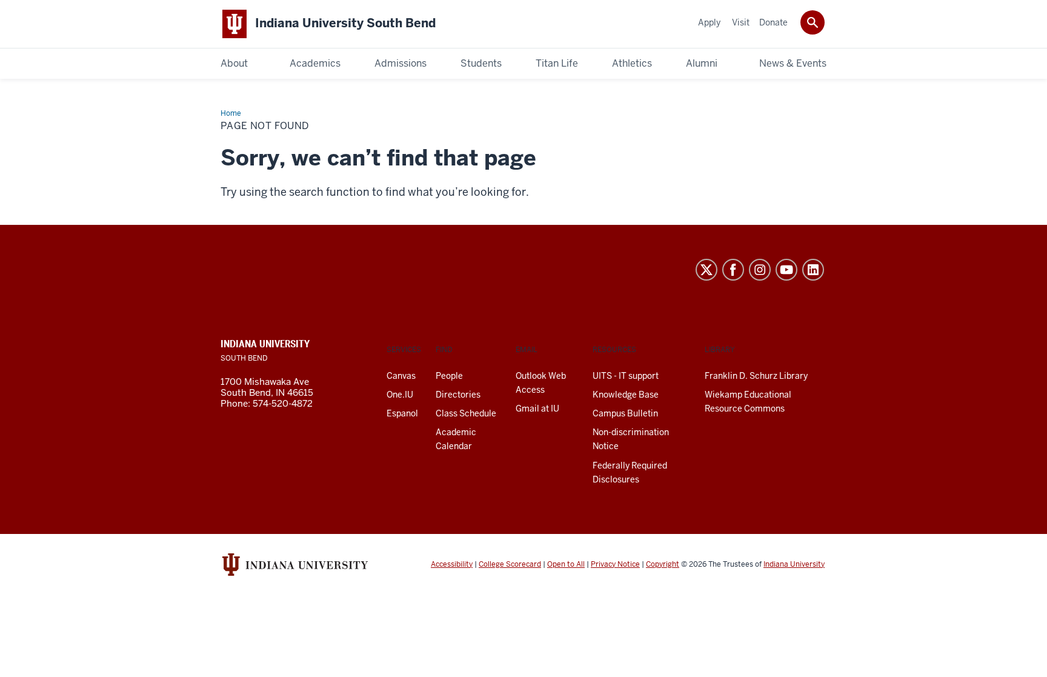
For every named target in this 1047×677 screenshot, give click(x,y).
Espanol (402, 413)
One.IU (400, 394)
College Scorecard (510, 564)
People (449, 375)
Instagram (760, 270)
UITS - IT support (626, 375)
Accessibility (452, 564)
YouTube (786, 270)
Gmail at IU (537, 408)
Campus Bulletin (625, 413)
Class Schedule (466, 413)
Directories (458, 394)
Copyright (662, 564)
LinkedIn (813, 270)
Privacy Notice (615, 564)
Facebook (733, 270)
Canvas (401, 375)
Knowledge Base (626, 394)
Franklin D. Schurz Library (756, 375)
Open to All (566, 564)
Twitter (706, 270)
